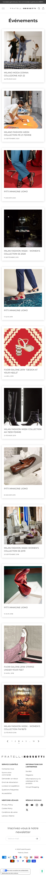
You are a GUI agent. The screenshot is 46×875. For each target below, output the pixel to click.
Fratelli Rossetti (25, 849)
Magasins (29, 775)
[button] (43, 8)
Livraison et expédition (10, 786)
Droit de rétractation (10, 782)
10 (33, 741)
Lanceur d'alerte (8, 816)
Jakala (26, 852)
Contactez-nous (8, 769)
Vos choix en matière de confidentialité (17, 870)
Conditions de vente (9, 812)
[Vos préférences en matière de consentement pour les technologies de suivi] (42, 871)
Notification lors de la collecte (10, 873)
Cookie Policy (7, 808)
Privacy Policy (7, 805)
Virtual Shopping (32, 787)
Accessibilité (7, 793)
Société (28, 771)
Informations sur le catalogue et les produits (33, 781)
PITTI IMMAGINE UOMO (16, 191)
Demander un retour (10, 779)
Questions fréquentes (10, 790)
